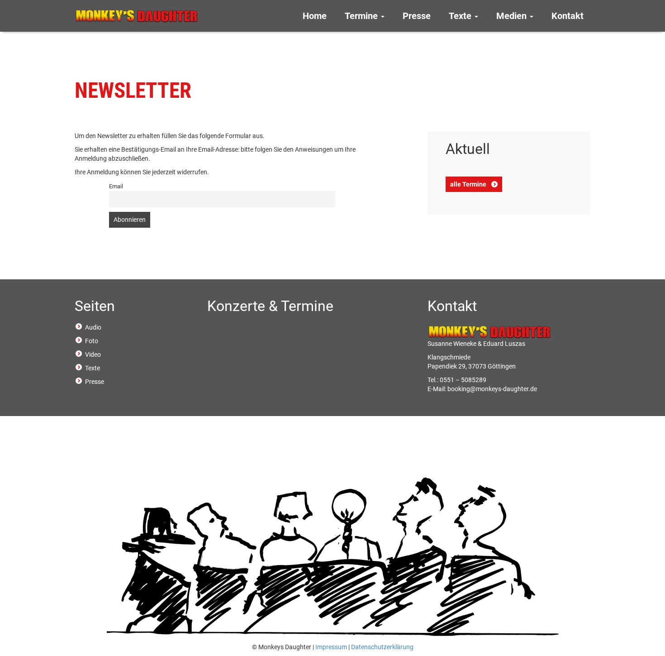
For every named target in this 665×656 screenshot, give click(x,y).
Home (315, 15)
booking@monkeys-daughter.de (492, 389)
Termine (362, 15)
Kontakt (567, 15)
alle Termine (468, 184)
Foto (91, 341)
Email (116, 186)
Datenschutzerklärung (382, 647)
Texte (461, 15)
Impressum (331, 647)
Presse (417, 15)
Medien (512, 15)
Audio (93, 327)
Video (93, 354)
